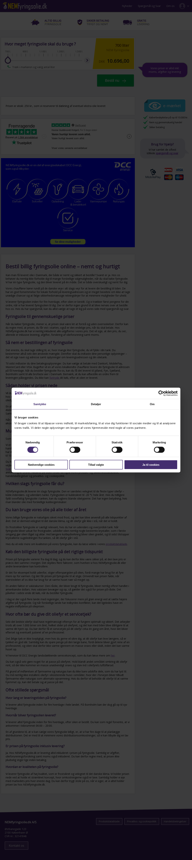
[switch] (75, 450)
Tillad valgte (96, 464)
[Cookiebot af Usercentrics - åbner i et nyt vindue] (161, 393)
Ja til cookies (150, 464)
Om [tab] (152, 404)
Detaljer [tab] (96, 404)
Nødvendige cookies (41, 464)
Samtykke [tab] (39, 404)
